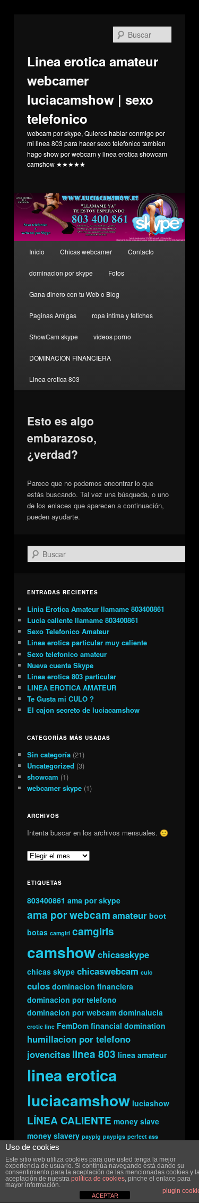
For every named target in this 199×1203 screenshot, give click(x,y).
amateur (130, 915)
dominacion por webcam (71, 1012)
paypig (91, 1136)
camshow (61, 952)
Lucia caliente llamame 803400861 (83, 620)
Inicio (37, 251)
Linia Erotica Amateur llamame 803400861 (96, 609)
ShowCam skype (53, 336)
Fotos (116, 272)
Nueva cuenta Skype (60, 665)
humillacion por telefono (79, 1039)
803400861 (46, 900)
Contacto (141, 251)
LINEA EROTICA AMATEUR (71, 687)
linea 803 (94, 1054)
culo (147, 972)
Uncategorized (50, 766)
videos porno (112, 336)
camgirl (60, 933)
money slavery (53, 1135)
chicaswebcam (108, 971)
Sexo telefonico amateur (67, 654)
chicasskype (123, 954)
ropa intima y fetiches (122, 315)
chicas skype (51, 971)
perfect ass (142, 1136)
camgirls (93, 931)
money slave (136, 1121)
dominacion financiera (92, 986)
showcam (42, 777)
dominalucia (140, 1012)
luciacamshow (78, 1100)
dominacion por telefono (72, 999)
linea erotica (72, 1075)
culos (38, 985)
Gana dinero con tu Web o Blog (74, 293)
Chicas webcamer (86, 251)
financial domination (128, 1025)
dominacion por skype (61, 272)
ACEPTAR (105, 1195)
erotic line (41, 1026)
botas (37, 932)
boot (157, 915)
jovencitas (48, 1054)
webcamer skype (54, 788)
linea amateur (142, 1055)
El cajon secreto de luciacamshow (83, 710)
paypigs (114, 1136)
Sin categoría (49, 754)
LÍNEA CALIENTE (69, 1120)
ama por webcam (68, 915)
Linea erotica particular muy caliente (87, 642)
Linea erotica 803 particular (71, 676)
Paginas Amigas (52, 315)
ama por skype (93, 900)
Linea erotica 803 (54, 378)
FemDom (73, 1025)
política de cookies (98, 1178)
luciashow (150, 1103)
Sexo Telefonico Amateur (68, 631)
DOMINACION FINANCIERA (70, 357)
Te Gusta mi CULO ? (60, 699)
